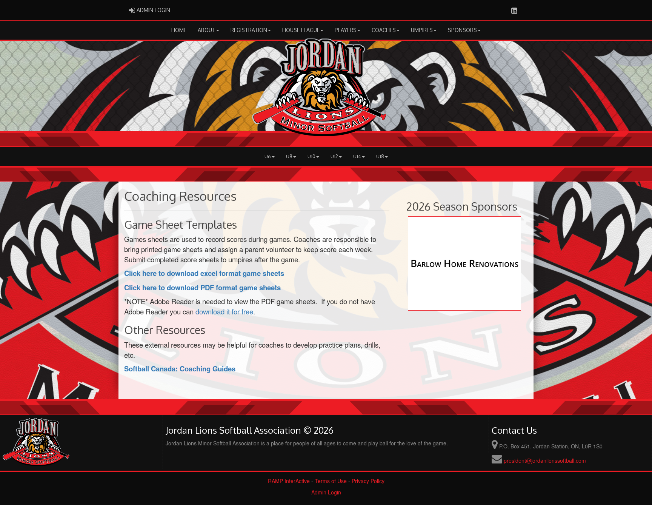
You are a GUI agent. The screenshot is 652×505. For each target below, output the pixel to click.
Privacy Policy (368, 481)
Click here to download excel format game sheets (204, 273)
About (206, 30)
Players (346, 30)
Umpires (422, 30)
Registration (249, 30)
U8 (289, 156)
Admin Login (326, 492)
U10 (311, 156)
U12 (334, 156)
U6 (267, 156)
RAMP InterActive (289, 481)
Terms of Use (331, 481)
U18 (380, 156)
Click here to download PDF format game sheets (202, 287)
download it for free (224, 311)
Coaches (384, 30)
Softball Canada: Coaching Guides (179, 368)
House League (301, 30)
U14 (357, 156)
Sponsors (462, 30)
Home (178, 30)
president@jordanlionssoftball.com (545, 460)
